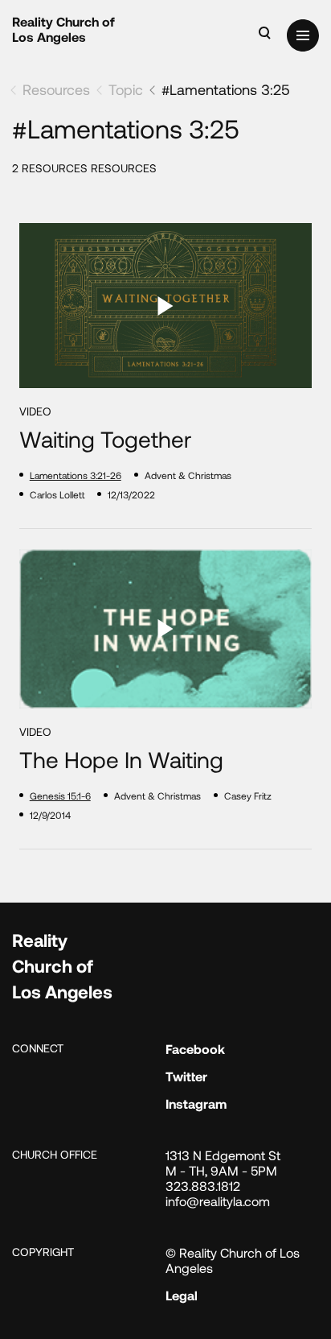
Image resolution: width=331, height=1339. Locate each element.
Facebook (195, 1048)
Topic (125, 89)
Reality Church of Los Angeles (63, 29)
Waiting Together (105, 439)
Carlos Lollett (57, 494)
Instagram (196, 1103)
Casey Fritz (248, 795)
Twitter (186, 1076)
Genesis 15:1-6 (60, 795)
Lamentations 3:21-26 (75, 475)
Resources (56, 89)
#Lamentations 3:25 (225, 89)
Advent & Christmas (188, 475)
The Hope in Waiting (121, 759)
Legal (182, 1295)
